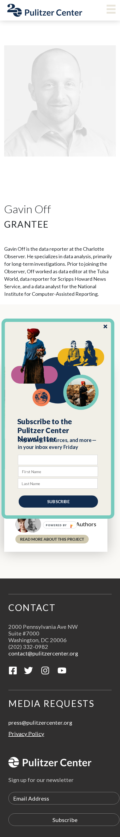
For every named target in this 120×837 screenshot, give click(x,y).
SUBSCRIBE (58, 501)
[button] (58, 430)
